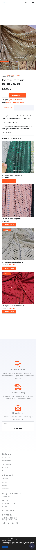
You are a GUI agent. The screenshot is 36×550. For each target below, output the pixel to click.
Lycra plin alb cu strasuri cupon (12, 262)
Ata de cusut (6, 461)
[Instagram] (17, 523)
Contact (5, 500)
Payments (5, 489)
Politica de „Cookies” (9, 503)
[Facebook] (4, 523)
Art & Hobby (6, 457)
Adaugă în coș (17, 95)
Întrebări (5, 479)
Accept (5, 547)
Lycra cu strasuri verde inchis (12, 175)
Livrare (4, 482)
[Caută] (26, 2)
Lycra (17, 75)
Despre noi (6, 497)
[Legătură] (5, 3)
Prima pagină (5, 75)
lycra (13, 102)
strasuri (22, 102)
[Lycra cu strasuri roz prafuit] (18, 200)
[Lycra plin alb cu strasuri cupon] (18, 244)
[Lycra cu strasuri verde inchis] (18, 157)
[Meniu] (22, 2)
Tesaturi (12, 75)
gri (10, 102)
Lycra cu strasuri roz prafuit (11, 219)
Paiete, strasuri (17, 100)
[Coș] (33, 2)
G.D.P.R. (4, 507)
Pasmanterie (6, 464)
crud (7, 102)
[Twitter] (8, 523)
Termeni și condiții (8, 510)
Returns (4, 485)
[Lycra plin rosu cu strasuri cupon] (18, 288)
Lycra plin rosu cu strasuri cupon (13, 306)
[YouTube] (12, 523)
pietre (17, 102)
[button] (33, 28)
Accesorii (5, 471)
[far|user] (29, 2)
